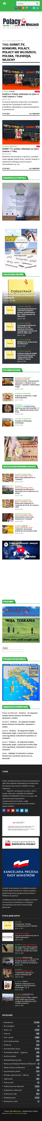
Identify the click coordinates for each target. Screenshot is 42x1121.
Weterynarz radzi (11, 1101)
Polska (8, 56)
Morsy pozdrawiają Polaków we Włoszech (20, 1064)
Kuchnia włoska (26, 378)
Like (38, 91)
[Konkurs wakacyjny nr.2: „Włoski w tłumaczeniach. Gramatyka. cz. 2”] (7, 985)
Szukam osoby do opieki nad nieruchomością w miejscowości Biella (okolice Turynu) (27, 356)
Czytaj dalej (6, 114)
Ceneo (5, 648)
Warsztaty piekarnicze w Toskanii (25, 478)
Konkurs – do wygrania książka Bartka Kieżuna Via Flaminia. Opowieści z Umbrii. (20, 715)
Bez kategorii (9, 1026)
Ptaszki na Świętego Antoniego (23, 422)
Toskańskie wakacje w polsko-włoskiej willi (24, 974)
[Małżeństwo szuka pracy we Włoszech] (10, 343)
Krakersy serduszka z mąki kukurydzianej (26, 397)
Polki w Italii (8, 1082)
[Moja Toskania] (21, 642)
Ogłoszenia (28, 306)
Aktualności (5, 91)
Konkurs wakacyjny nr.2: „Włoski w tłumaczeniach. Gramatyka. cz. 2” (25, 985)
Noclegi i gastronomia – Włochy (16, 1075)
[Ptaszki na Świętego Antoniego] (7, 422)
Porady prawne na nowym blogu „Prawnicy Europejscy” (26, 962)
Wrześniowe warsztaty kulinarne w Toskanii (24, 518)
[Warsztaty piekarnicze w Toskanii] (7, 478)
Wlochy (8, 60)
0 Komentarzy (35, 168)
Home (4, 41)
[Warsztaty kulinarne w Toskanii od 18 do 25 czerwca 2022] (7, 503)
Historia (7, 1033)
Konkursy (12, 91)
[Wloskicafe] (21, 616)
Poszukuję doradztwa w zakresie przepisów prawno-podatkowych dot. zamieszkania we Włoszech (27, 312)
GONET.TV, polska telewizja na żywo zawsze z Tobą (20, 150)
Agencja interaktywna (15, 1113)
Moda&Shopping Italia (13, 1060)
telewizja (22, 56)
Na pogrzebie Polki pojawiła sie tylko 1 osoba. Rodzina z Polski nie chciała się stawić (26, 949)
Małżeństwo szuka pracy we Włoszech (27, 343)
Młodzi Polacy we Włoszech (14, 1067)
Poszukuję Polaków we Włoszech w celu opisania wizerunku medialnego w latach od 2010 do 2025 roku (27, 329)
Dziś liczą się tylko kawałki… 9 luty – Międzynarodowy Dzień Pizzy (27, 410)
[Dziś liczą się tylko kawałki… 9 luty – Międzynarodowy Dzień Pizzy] (7, 408)
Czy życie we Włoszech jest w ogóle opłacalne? (27, 936)
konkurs (9, 48)
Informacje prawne (27, 957)
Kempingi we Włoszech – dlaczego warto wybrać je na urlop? (26, 491)
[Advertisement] (19, 582)
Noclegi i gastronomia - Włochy (24, 476)
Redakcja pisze (13, 146)
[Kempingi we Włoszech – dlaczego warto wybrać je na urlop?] (7, 490)
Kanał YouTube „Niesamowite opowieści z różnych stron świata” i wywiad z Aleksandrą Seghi (27, 384)
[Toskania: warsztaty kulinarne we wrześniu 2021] (7, 529)
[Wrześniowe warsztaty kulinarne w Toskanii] (7, 517)
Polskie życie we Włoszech (22, 379)
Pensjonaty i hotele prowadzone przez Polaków (26, 925)
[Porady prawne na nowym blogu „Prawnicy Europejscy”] (7, 961)
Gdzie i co (25, 526)
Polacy (23, 48)
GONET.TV (17, 44)
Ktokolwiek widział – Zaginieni (16, 1052)
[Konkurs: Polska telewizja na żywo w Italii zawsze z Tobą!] (21, 77)
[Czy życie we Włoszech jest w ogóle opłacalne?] (7, 937)
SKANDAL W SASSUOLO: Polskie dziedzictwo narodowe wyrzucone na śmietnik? (17, 755)
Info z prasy (8, 1037)
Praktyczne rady (34, 959)
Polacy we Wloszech (19, 52)
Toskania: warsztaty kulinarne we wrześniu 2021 (26, 530)
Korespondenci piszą (27, 405)
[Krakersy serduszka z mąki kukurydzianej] (7, 397)
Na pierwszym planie (29, 406)
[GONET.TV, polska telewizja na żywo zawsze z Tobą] (21, 132)
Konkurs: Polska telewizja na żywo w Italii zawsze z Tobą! (20, 95)
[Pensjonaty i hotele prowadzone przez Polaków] (7, 925)
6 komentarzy (35, 114)
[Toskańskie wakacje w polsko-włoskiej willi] (7, 973)
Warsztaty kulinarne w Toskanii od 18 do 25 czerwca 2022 (27, 505)
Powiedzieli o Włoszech (13, 1090)
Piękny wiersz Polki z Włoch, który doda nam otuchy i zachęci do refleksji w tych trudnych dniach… (26, 1000)
